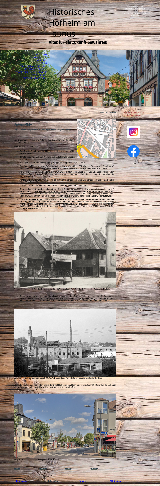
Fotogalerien (39, 75)
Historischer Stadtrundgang (30, 72)
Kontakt (82, 481)
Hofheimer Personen (35, 69)
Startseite (41, 54)
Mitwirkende (115, 481)
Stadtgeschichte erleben (32, 66)
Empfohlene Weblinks (35, 78)
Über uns (42, 60)
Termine (42, 63)
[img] (28, 12)
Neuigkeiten (40, 57)
